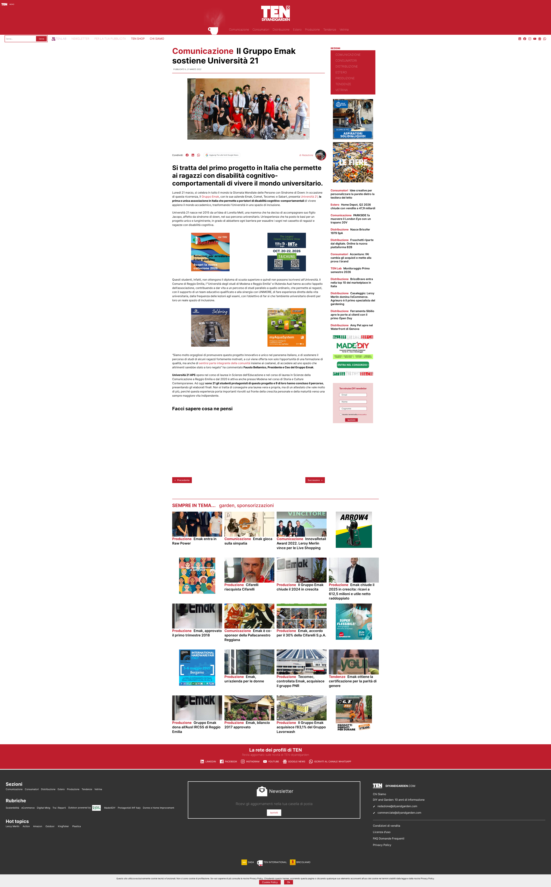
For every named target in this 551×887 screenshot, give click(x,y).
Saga (251, 862)
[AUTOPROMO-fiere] (353, 181)
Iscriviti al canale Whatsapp (332, 761)
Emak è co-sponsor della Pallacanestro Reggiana (248, 635)
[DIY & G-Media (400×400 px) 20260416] (286, 270)
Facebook (231, 761)
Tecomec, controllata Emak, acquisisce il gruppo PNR (300, 681)
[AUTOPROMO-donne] (197, 592)
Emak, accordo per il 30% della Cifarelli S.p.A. (301, 633)
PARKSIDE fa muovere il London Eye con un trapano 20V (351, 219)
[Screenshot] (353, 422)
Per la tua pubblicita (110, 38)
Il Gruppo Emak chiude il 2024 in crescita (300, 587)
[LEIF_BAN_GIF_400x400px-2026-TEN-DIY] (354, 638)
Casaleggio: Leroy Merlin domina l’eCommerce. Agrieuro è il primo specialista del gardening (353, 299)
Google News (296, 761)
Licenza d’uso (381, 832)
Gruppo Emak (210, 196)
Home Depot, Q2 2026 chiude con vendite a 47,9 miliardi (353, 206)
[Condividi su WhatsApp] (198, 155)
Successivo (314, 480)
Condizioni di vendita (386, 825)
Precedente (183, 480)
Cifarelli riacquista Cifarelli (241, 587)
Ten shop (138, 38)
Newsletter (80, 38)
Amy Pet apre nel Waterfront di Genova (352, 327)
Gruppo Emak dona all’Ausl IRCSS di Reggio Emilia (196, 727)
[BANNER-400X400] (210, 270)
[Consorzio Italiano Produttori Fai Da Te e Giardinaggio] (353, 374)
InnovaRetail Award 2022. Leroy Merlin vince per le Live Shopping (301, 543)
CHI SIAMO (157, 38)
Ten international (275, 862)
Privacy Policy (382, 845)
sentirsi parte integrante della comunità (224, 363)
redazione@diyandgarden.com (397, 806)
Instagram (252, 761)
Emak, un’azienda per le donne (244, 679)
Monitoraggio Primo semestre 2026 (350, 270)
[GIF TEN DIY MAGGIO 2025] (353, 138)
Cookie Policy (270, 882)
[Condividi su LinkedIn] (193, 155)
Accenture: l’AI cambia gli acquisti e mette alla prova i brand (351, 257)
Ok (288, 882)
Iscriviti (274, 812)
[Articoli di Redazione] (320, 159)
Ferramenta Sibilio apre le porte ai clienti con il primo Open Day (352, 314)
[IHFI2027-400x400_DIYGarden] (197, 684)
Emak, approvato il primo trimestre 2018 (197, 633)
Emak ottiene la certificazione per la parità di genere (353, 681)
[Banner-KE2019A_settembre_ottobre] (210, 345)
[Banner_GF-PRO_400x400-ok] (354, 730)
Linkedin (210, 761)
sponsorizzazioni (255, 505)
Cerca (41, 39)
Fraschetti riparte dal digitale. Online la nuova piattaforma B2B (352, 243)
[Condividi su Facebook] (187, 155)
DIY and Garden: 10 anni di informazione (399, 799)
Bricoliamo (303, 862)
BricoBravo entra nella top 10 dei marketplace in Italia (352, 282)
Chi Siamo (379, 794)
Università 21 (309, 196)
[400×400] (286, 345)
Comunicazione (203, 51)
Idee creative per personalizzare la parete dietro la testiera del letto (353, 194)
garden (226, 505)
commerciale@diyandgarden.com (399, 812)
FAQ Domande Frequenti (388, 838)
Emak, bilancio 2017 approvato (247, 725)
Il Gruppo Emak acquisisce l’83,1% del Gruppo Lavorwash (301, 727)
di (306, 155)
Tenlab (61, 38)
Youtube (273, 761)
